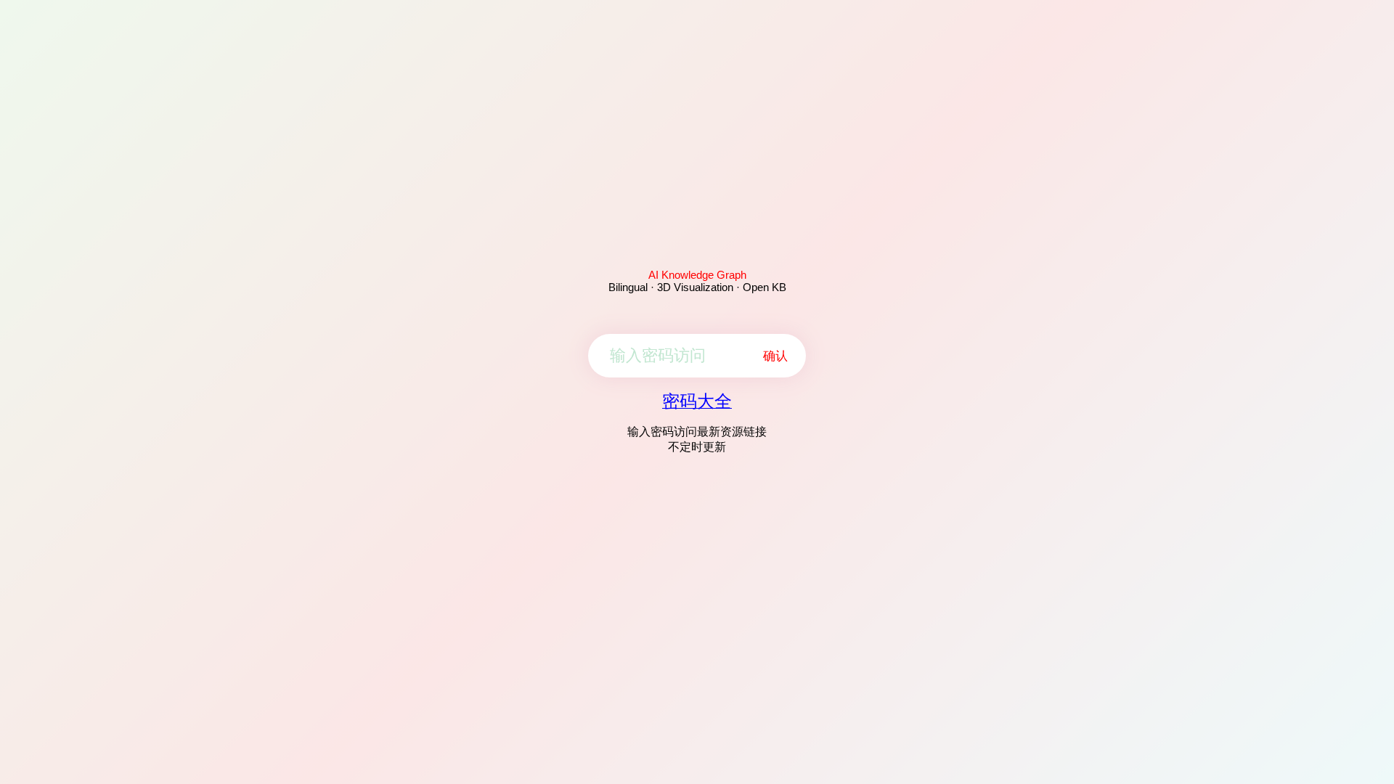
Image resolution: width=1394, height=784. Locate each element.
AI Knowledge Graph (697, 275)
